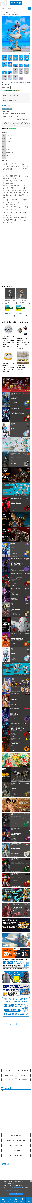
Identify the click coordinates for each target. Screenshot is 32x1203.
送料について (6, 111)
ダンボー (23, 1075)
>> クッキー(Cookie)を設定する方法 (12, 1190)
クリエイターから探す (16, 1155)
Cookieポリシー (17, 1187)
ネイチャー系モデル (8, 1080)
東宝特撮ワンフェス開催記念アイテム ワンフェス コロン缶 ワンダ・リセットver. (23, 342)
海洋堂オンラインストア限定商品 (16, 1140)
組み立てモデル (23, 1080)
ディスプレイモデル (23, 1070)
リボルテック (8, 1070)
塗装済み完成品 (11, 100)
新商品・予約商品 (16, 1135)
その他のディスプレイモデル (23, 13)
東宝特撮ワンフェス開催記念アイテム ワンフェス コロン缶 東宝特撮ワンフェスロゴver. (9, 340)
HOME (3, 13)
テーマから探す (16, 1150)
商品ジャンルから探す (11, 13)
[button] (3, 303)
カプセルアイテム (8, 1075)
